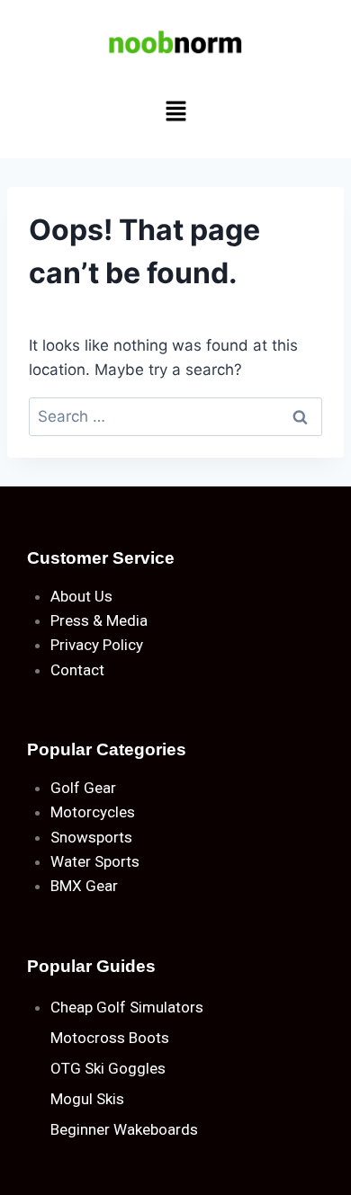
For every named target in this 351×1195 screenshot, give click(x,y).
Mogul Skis (87, 1099)
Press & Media (99, 620)
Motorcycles (92, 812)
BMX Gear (84, 886)
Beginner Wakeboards (124, 1129)
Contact (77, 670)
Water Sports (95, 861)
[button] (176, 112)
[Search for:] (175, 416)
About (70, 596)
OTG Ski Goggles (108, 1068)
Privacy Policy (96, 645)
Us (103, 596)
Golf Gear (83, 788)
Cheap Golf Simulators (126, 1007)
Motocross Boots (109, 1038)
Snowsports (91, 837)
